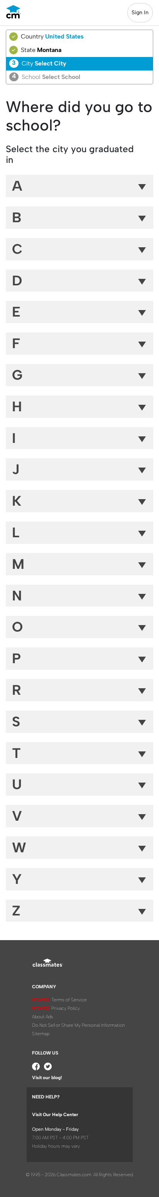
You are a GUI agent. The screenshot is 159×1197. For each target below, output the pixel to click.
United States (64, 36)
